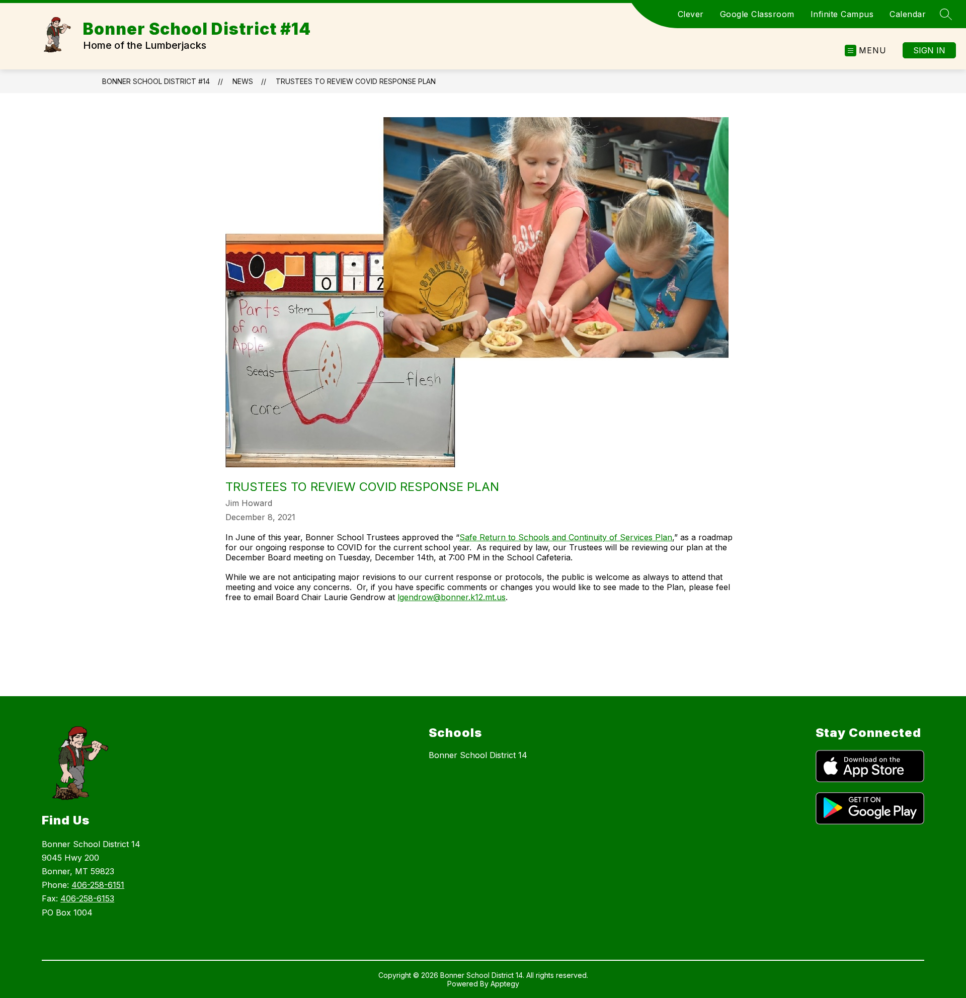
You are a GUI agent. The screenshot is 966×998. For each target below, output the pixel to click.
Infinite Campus (842, 14)
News (242, 81)
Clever (691, 14)
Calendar (908, 14)
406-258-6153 (87, 898)
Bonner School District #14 (156, 81)
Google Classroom (757, 14)
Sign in (929, 50)
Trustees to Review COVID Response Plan (356, 81)
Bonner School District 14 (478, 755)
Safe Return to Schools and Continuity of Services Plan (565, 537)
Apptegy (505, 983)
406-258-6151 (97, 885)
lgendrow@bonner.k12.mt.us (451, 597)
